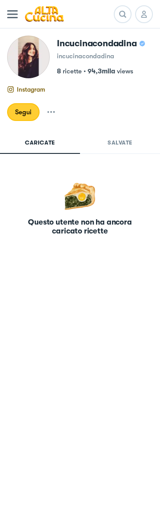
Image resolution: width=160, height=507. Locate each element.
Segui (23, 112)
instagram (31, 89)
